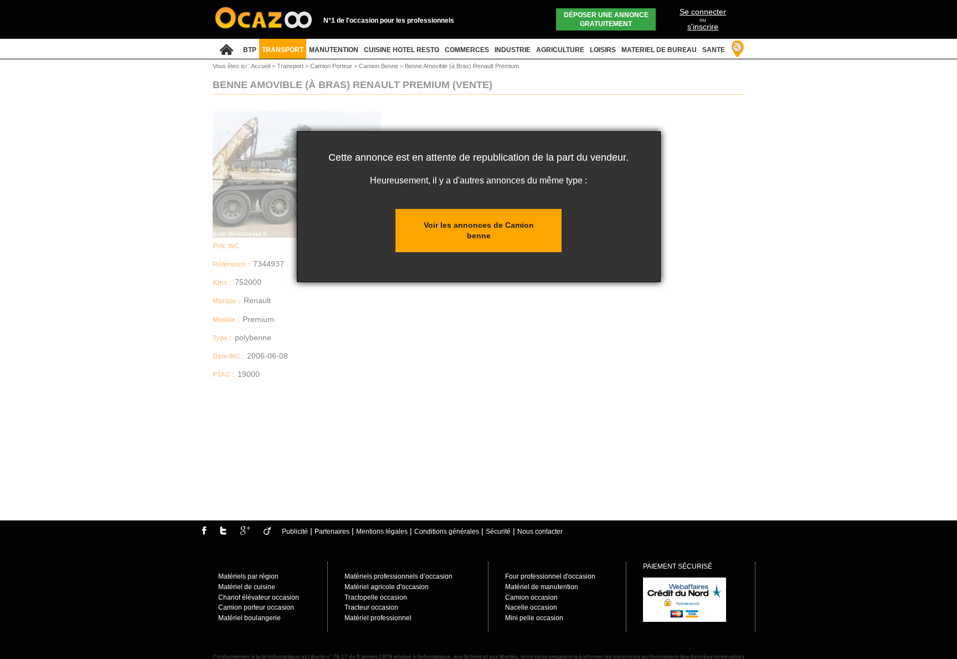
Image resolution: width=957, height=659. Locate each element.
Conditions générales (446, 531)
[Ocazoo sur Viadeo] (267, 533)
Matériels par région (248, 576)
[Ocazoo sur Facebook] (204, 533)
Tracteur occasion (371, 607)
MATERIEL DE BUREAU (659, 50)
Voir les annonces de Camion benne (479, 230)
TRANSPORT (282, 50)
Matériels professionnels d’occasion (398, 576)
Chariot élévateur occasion (258, 597)
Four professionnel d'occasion (550, 576)
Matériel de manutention (541, 587)
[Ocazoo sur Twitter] (223, 533)
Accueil (260, 66)
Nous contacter (540, 531)
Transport (291, 66)
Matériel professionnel (377, 618)
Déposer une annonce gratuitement (606, 19)
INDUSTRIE (513, 50)
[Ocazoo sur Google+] (245, 533)
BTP (249, 50)
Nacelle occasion (531, 607)
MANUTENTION (333, 50)
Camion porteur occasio (254, 607)
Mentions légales (382, 531)
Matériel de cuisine (246, 587)
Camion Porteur (332, 66)
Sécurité (498, 531)
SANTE (713, 50)
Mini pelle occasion (534, 618)
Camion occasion (531, 597)
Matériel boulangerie (249, 618)
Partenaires (332, 531)
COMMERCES (467, 50)
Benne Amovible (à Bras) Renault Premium (462, 66)
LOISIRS (603, 50)
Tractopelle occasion (375, 597)
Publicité (295, 531)
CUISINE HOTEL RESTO (401, 50)
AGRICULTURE (560, 50)
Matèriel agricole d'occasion (386, 587)
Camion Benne (379, 66)
